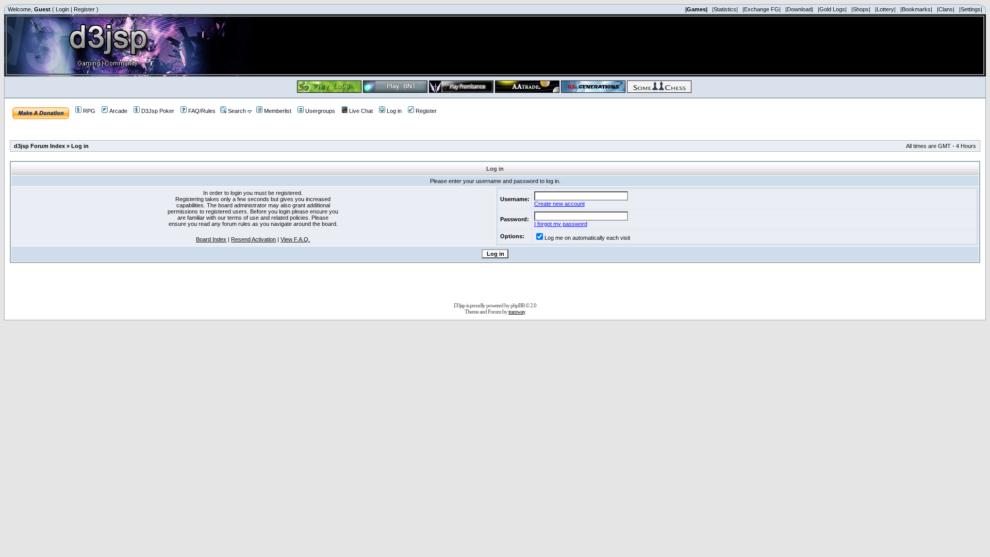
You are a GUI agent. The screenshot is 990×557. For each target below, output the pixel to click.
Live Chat (361, 111)
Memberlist (277, 111)
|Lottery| (885, 9)
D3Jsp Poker (157, 111)
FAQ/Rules (202, 111)
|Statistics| (725, 9)
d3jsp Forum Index (39, 146)
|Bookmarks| (916, 9)
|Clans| (945, 9)
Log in (394, 111)
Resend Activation (253, 239)
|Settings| (970, 9)
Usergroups (320, 111)
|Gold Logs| (832, 9)
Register (84, 9)
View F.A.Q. (295, 239)
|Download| (799, 9)
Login (62, 9)
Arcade (118, 111)
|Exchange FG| (761, 9)
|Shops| (860, 9)
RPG (89, 111)
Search (237, 111)
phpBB (517, 305)
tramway (516, 311)
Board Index (211, 239)
